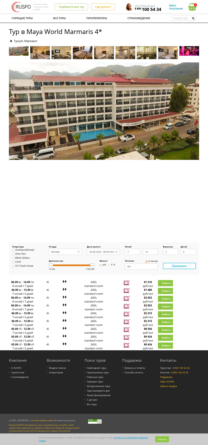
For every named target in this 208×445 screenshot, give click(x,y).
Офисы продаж (168, 386)
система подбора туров (42, 420)
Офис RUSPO (167, 381)
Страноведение (20, 377)
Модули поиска (57, 367)
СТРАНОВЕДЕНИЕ (138, 18)
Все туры (92, 404)
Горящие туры (95, 381)
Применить (179, 266)
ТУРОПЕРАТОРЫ (96, 18)
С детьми (92, 399)
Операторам (56, 372)
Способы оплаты (133, 372)
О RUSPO (16, 367)
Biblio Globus (22, 258)
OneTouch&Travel (24, 250)
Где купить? (103, 7)
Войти (172, 5)
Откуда (52, 247)
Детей (184, 247)
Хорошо (162, 439)
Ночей (128, 247)
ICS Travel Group (24, 266)
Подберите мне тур (71, 7)
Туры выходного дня (98, 390)
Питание (129, 261)
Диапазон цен (56, 261)
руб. (104, 265)
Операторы (18, 247)
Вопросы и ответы (134, 367)
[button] (195, 111)
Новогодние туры (96, 367)
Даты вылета (93, 247)
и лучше (153, 261)
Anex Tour (20, 254)
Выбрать (166, 283)
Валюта (103, 261)
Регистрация (176, 8)
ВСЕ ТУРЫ (59, 18)
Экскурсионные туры (98, 386)
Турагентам (17, 372)
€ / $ (113, 265)
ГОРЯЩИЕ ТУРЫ (22, 18)
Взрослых (168, 247)
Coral (18, 262)
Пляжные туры (95, 377)
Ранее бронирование (99, 395)
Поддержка (166, 377)
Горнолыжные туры (98, 372)
